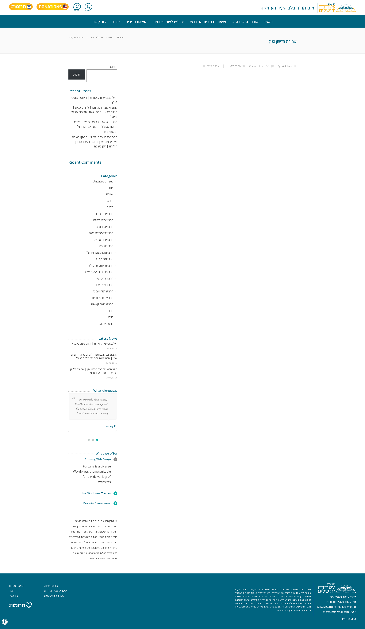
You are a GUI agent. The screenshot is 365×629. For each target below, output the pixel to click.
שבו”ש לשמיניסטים (169, 21)
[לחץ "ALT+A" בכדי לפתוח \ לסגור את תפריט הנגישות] (5, 622)
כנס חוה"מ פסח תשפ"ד (85, 537)
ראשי (268, 21)
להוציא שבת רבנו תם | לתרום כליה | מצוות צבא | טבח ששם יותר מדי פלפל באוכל (94, 112)
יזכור (116, 21)
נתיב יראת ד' (85, 547)
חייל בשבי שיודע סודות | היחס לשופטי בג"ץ (94, 343)
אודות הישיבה (247, 21)
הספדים (97, 526)
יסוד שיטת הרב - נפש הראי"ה (95, 531)
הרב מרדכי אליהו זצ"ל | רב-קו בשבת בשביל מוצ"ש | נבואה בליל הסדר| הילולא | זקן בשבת (94, 141)
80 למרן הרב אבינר (107, 521)
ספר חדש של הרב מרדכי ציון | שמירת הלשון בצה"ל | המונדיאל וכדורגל (93, 371)
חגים (84, 526)
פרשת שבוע (93, 553)
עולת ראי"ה (106, 553)
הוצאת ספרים (136, 21)
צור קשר (99, 21)
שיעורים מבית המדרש (208, 21)
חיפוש (113, 67)
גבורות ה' (92, 521)
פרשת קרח (110, 132)
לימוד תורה (91, 542)
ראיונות (83, 553)
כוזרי (78, 531)
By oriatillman (285, 66)
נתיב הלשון (111, 547)
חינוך (79, 526)
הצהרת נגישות (348, 619)
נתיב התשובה (99, 547)
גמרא (85, 521)
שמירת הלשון (235, 66)
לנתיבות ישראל (78, 542)
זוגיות (90, 526)
